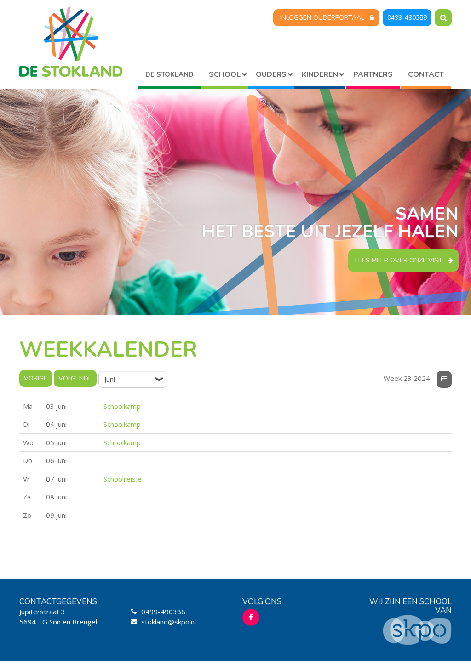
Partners (373, 74)
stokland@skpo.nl (168, 621)
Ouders (271, 74)
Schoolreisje (122, 478)
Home (169, 76)
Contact (426, 74)
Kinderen (320, 74)
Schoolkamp (122, 406)
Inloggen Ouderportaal (322, 17)
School (225, 74)
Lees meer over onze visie (399, 260)
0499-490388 (407, 17)
